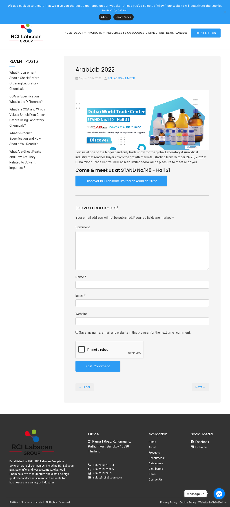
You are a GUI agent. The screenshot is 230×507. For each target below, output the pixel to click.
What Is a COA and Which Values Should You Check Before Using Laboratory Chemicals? (27, 117)
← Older (84, 387)
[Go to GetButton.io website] (219, 502)
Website (81, 314)
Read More (123, 17)
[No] (224, 12)
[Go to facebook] (219, 493)
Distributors (155, 32)
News (170, 32)
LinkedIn (201, 447)
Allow (105, 17)
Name (80, 277)
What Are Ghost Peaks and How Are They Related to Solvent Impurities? (25, 160)
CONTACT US (205, 33)
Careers (181, 32)
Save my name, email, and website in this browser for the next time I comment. (135, 332)
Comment (82, 227)
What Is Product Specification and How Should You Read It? (25, 138)
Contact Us (156, 479)
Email (80, 295)
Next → (200, 387)
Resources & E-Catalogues (125, 32)
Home (68, 32)
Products (95, 32)
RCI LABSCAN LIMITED (121, 78)
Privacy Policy (168, 502)
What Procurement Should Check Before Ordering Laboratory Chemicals (24, 80)
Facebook (202, 442)
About (152, 447)
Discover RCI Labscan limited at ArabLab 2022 (121, 181)
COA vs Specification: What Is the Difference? (26, 99)
